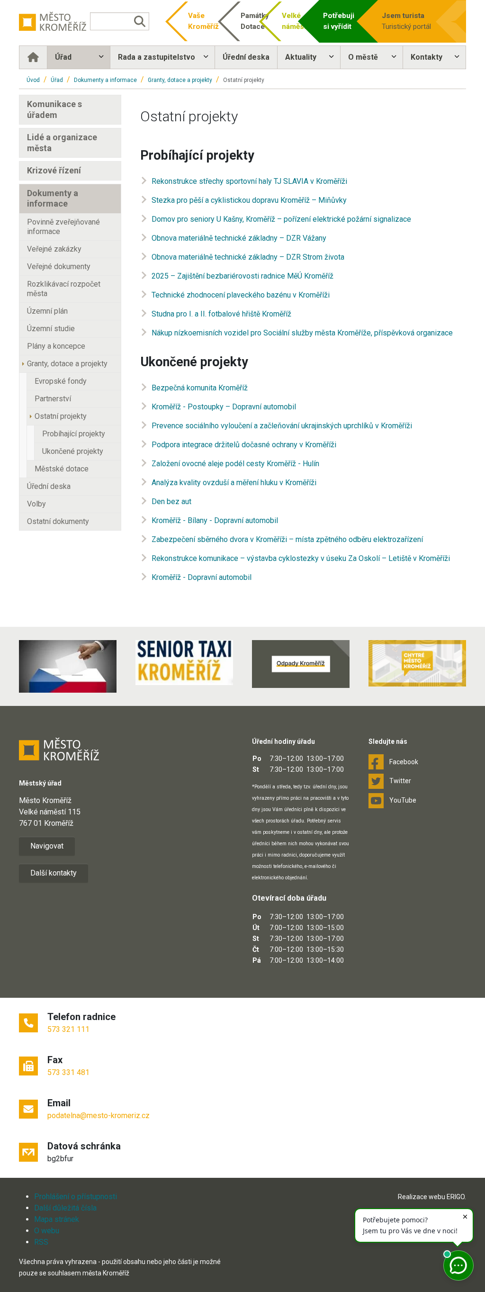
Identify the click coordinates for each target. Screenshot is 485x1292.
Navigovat (46, 845)
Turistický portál (406, 21)
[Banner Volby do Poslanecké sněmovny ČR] (68, 666)
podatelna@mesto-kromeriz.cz (98, 1115)
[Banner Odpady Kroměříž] (301, 664)
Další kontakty (53, 872)
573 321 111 (68, 1029)
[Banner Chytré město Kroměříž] (417, 663)
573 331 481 (68, 1072)
